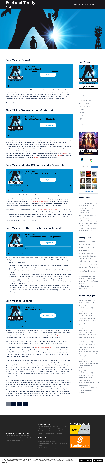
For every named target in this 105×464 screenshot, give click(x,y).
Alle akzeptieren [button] (98, 460)
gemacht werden (62, 335)
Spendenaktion (90, 276)
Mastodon (82, 113)
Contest (88, 244)
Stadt (83, 278)
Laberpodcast (85, 261)
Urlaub (90, 281)
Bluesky (81, 116)
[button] (98, 4)
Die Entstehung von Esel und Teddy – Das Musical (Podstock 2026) (88, 223)
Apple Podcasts (84, 104)
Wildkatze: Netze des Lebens (39, 201)
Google (93, 250)
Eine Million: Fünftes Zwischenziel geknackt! (34, 228)
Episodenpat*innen (85, 100)
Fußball (82, 250)
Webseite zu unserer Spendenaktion (50, 209)
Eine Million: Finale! (18, 60)
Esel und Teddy (20, 2)
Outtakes (85, 267)
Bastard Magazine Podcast (43, 347)
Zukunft (88, 288)
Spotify (81, 110)
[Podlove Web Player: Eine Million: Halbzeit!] (39, 316)
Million (83, 264)
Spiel (80, 278)
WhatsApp (82, 288)
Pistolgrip (47, 448)
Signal (81, 119)
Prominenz (81, 271)
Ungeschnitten (83, 281)
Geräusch (88, 250)
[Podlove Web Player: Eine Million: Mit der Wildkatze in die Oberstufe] (39, 181)
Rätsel (90, 274)
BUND (93, 241)
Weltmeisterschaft (86, 286)
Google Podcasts (84, 107)
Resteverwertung (83, 274)
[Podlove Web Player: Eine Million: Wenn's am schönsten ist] (39, 126)
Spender (59, 155)
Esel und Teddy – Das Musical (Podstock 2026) (87, 210)
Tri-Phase (92, 278)
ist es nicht (12, 435)
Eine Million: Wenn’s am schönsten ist (29, 110)
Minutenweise (88, 264)
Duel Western (54, 443)
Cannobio (81, 244)
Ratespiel (92, 271)
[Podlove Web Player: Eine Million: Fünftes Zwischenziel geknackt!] (39, 244)
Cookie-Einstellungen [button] (85, 460)
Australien (82, 242)
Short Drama (94, 274)
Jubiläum (90, 256)
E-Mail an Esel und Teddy (55, 429)
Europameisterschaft (86, 247)
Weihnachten (82, 283)
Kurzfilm (82, 258)
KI (79, 258)
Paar (90, 267)
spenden (64, 153)
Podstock (95, 267)
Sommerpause (82, 276)
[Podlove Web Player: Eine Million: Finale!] (39, 76)
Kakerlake (96, 256)
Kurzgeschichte (88, 258)
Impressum (77, 4)
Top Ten (87, 278)
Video (95, 281)
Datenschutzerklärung (88, 4)
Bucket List (89, 241)
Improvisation (90, 253)
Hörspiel (82, 253)
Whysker (81, 228)
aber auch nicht (25, 435)
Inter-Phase (82, 256)
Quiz (86, 270)
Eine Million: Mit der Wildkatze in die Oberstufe (35, 165)
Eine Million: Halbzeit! (19, 300)
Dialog (94, 244)
